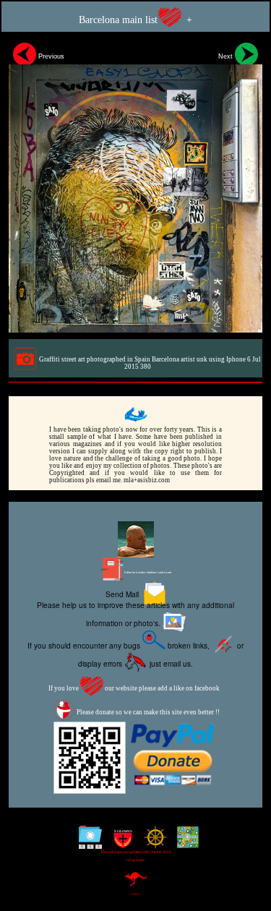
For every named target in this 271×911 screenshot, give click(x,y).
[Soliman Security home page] (119, 842)
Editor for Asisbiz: (147, 572)
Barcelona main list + (135, 19)
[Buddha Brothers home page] (152, 842)
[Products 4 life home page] (184, 842)
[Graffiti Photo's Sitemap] (87, 842)
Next (226, 56)
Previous (50, 56)
